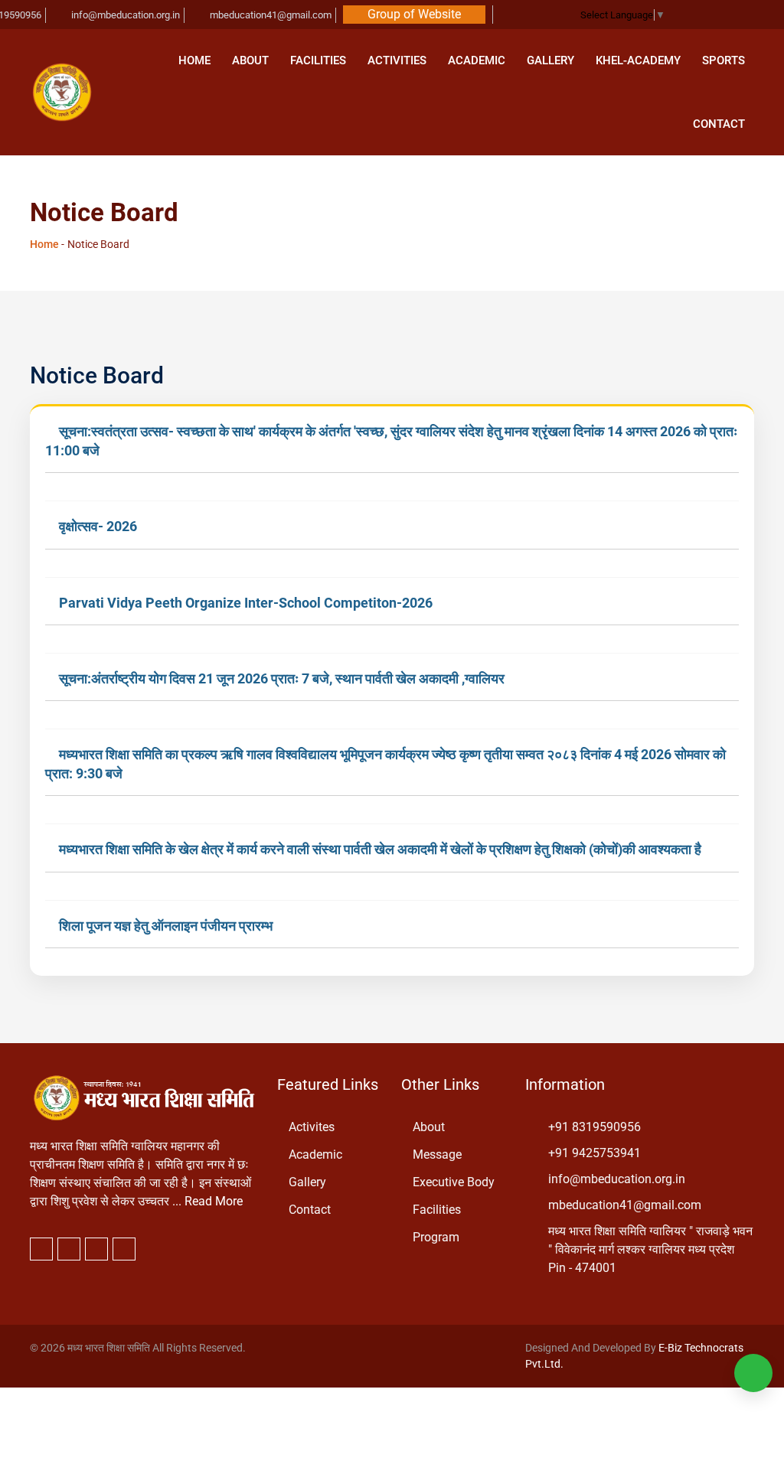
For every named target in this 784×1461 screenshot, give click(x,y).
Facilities (318, 60)
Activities (397, 60)
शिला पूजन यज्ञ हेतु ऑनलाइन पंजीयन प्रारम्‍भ (166, 926)
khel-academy (638, 60)
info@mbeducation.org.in (124, 15)
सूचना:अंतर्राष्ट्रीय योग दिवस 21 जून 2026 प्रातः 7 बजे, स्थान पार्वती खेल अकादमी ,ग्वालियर (282, 678)
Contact (719, 124)
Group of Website (414, 14)
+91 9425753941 (594, 1153)
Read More (214, 1201)
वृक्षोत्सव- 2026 (98, 526)
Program (436, 1237)
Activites (312, 1127)
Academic (476, 60)
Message (437, 1154)
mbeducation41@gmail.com (269, 15)
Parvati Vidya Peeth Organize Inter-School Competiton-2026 (246, 603)
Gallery (550, 60)
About (250, 60)
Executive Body (454, 1182)
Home (194, 60)
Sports (723, 60)
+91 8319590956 (594, 1127)
